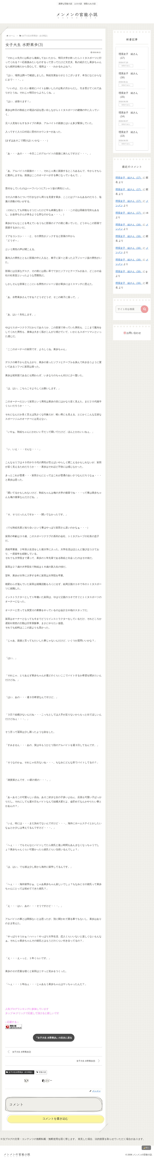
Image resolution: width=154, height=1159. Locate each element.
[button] (47, 1081)
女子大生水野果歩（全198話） (21, 1072)
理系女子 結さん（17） (129, 177)
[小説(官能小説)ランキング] (13, 1026)
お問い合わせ (133, 333)
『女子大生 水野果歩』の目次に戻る (53, 1037)
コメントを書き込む (55, 1118)
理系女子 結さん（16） (129, 224)
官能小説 (42, 1072)
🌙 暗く (146, 1148)
